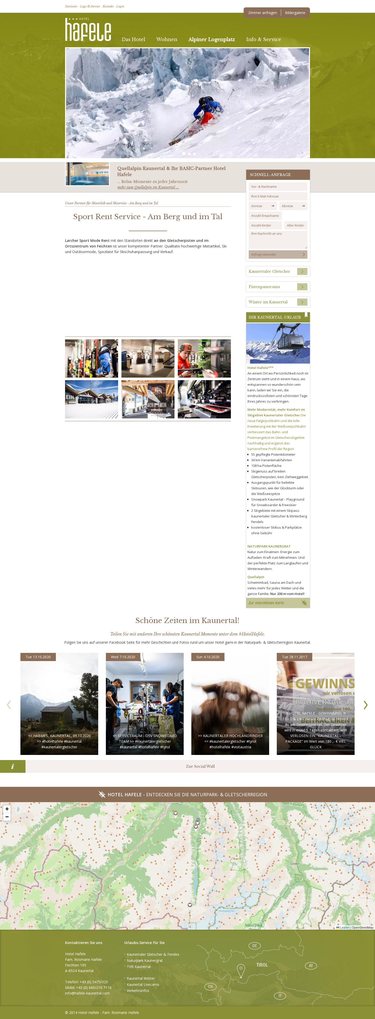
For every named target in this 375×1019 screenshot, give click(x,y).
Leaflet (344, 927)
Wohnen (166, 39)
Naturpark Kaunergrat (145, 960)
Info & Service (263, 39)
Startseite (71, 6)
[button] (91, 358)
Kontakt (108, 6)
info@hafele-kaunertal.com (87, 993)
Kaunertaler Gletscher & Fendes (153, 954)
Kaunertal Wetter (141, 978)
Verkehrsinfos (138, 990)
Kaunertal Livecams (143, 984)
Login (120, 6)
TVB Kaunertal (139, 966)
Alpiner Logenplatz (212, 39)
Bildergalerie (295, 12)
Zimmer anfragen (262, 12)
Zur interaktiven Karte (266, 602)
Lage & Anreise (90, 6)
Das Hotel (133, 39)
